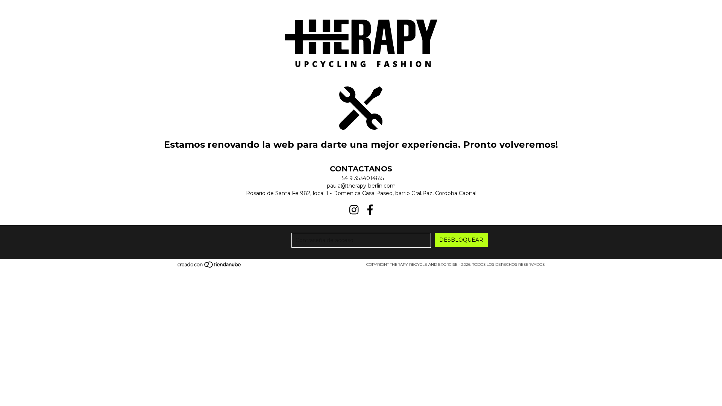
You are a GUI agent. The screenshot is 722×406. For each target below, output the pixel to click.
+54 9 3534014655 (361, 178)
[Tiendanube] (210, 266)
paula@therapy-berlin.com (361, 185)
